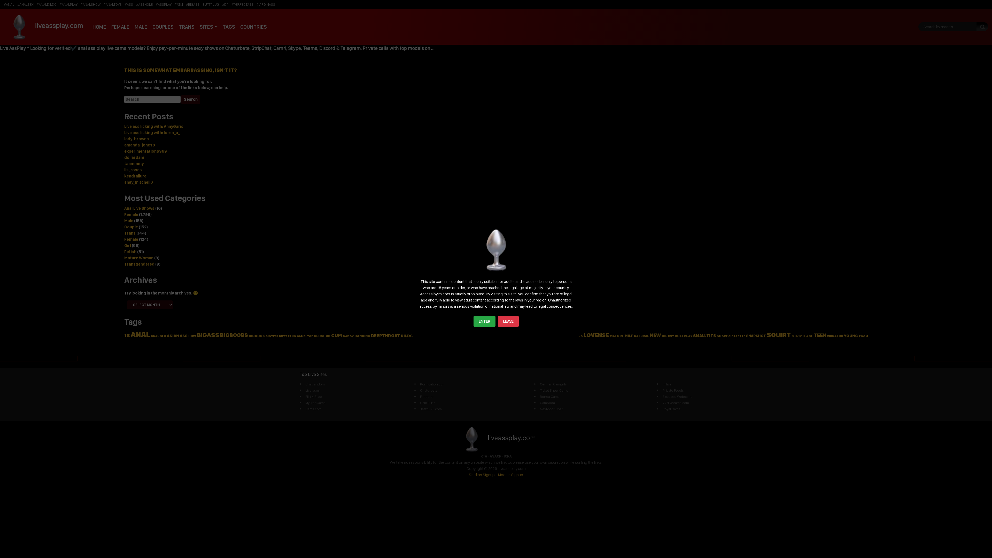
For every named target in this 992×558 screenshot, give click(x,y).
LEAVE (508, 321)
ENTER (484, 321)
